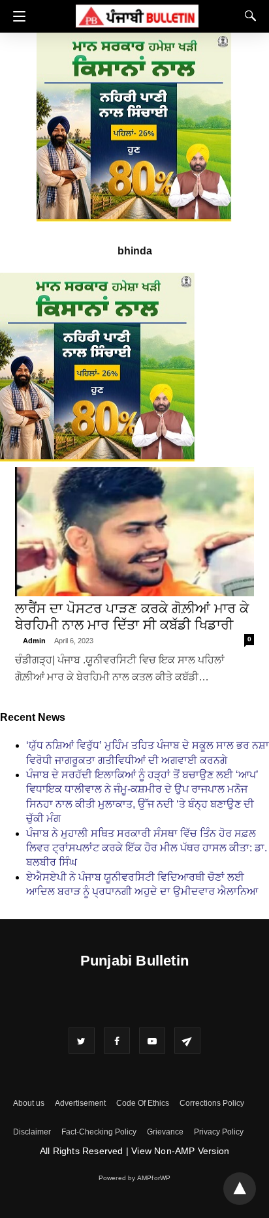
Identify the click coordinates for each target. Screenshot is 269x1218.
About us (28, 1103)
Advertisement (80, 1103)
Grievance (165, 1131)
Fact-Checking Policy (98, 1131)
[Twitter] (82, 1041)
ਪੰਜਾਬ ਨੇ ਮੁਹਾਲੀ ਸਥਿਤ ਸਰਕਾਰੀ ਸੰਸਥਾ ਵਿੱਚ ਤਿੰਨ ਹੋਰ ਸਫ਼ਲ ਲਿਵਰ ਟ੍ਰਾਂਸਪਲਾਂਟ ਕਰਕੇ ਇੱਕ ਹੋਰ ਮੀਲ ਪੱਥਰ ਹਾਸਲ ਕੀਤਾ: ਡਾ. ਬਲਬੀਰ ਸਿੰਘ (146, 848)
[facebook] (117, 1041)
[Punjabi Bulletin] (137, 14)
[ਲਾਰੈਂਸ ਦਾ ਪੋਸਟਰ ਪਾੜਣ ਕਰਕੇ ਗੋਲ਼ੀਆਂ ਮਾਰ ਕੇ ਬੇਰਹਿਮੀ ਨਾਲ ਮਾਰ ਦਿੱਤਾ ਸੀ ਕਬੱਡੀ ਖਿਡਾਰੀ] (134, 531)
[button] (16, 16)
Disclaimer (32, 1131)
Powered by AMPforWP (135, 1177)
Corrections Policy (212, 1103)
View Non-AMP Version (180, 1151)
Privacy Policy (219, 1131)
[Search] (247, 15)
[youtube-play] (152, 1041)
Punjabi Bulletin (134, 960)
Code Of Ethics (142, 1103)
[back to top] (239, 1188)
